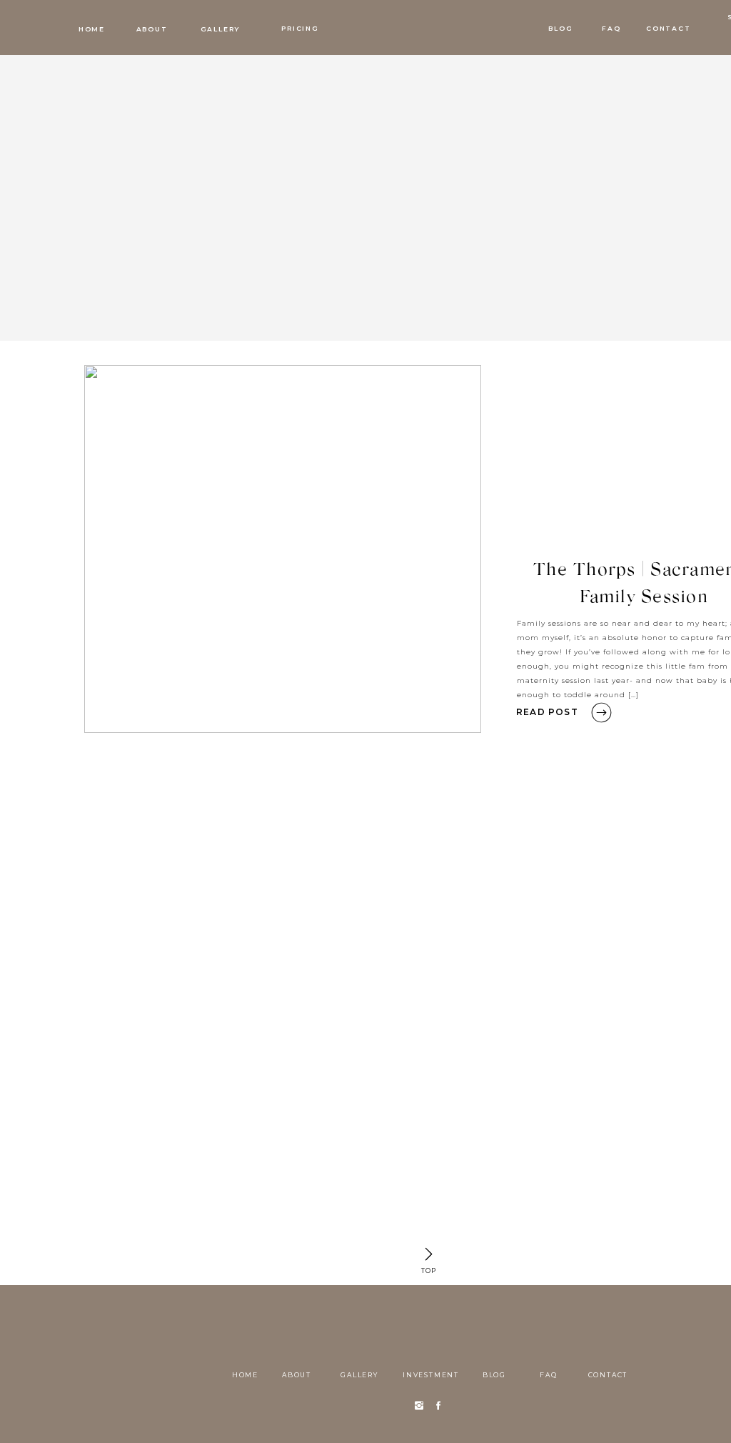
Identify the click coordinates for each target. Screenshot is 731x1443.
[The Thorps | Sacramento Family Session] (282, 549)
